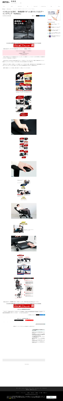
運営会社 (29, 392)
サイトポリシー (18, 392)
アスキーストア (28, 6)
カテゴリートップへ (40, 324)
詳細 (10, 398)
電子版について (45, 392)
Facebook (36, 311)
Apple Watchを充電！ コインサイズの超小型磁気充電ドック (38, 338)
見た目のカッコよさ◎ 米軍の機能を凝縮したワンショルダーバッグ (38, 332)
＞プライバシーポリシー (51, 399)
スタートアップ (12, 6)
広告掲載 (36, 392)
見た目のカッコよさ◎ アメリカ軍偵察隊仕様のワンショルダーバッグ (38, 342)
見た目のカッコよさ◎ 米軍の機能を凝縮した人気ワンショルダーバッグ (38, 340)
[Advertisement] (44, 2)
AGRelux (25, 48)
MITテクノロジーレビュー (34, 389)
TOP (43, 6)
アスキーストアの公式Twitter (30, 311)
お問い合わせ (32, 392)
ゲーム (30, 388)
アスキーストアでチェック (30, 301)
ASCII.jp (28, 389)
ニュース (23, 388)
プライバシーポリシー (23, 392)
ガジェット (26, 388)
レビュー (51, 6)
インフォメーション (35, 6)
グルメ (4, 6)
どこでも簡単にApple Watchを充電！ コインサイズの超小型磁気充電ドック (38, 336)
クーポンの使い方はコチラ (23, 54)
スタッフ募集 (40, 392)
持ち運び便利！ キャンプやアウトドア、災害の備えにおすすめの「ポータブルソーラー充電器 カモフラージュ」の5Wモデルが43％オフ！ (38, 334)
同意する (51, 397)
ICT (19, 6)
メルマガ (40, 311)
